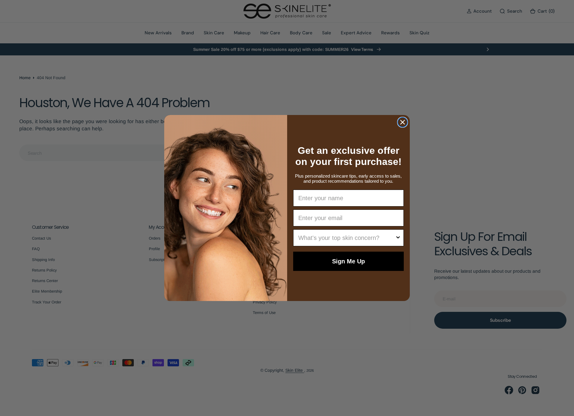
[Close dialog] (402, 122)
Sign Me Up (348, 261)
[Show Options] (398, 238)
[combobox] (346, 238)
